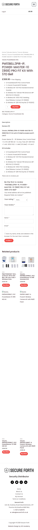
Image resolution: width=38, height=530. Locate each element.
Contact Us (19, 494)
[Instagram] (21, 482)
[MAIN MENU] (34, 4)
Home (4, 52)
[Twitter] (16, 482)
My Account (19, 496)
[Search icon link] (19, 12)
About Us (19, 491)
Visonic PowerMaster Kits (15, 54)
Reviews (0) (6, 126)
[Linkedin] (25, 482)
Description (6, 122)
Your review (9, 205)
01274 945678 (19, 510)
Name (6, 218)
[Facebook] (12, 482)
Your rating (9, 199)
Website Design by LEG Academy (19, 526)
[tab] (19, 122)
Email (6, 226)
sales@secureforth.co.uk (20, 512)
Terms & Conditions (19, 499)
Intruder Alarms (12, 52)
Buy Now (15, 107)
